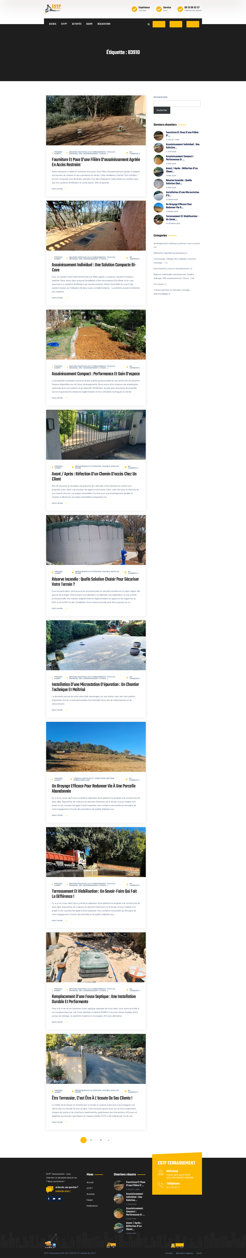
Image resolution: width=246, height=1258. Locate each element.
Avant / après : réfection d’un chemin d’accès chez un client (94, 477)
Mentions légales (184, 1253)
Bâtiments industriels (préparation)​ (169, 253)
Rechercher (160, 97)
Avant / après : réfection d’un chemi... (182, 170)
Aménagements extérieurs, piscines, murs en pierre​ (97, 467)
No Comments (135, 152)
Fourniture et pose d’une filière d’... (182, 134)
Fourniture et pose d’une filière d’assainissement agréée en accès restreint (96, 162)
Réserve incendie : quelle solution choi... (179, 182)
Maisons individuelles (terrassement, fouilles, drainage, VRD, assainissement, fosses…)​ (92, 152)
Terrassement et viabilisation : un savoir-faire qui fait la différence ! (94, 894)
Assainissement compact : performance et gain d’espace (96, 374)
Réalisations (104, 24)
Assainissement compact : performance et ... (180, 158)
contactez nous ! (62, 1191)
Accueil (53, 24)
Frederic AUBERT (58, 152)
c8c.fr (199, 1253)
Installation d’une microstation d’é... (182, 194)
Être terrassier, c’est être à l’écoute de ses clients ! (92, 1098)
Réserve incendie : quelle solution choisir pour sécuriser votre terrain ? (95, 582)
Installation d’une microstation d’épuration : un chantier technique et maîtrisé (95, 687)
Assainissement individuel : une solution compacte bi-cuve (94, 267)
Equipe (89, 24)
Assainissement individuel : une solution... (182, 146)
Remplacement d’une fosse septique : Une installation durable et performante (94, 999)
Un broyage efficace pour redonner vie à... (179, 206)
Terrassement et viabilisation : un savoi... (182, 218)
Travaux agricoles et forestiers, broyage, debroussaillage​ (94, 779)
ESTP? (64, 24)
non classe (159, 284)
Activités (77, 24)
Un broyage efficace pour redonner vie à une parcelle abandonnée (93, 789)
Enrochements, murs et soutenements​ (171, 268)
